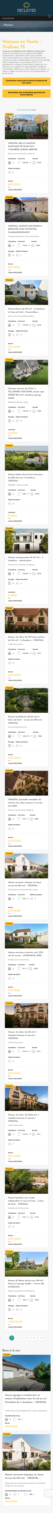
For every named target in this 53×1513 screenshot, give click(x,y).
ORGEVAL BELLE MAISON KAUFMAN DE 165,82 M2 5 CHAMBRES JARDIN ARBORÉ (22, 146)
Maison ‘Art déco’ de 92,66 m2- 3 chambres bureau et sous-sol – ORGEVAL (23, 1118)
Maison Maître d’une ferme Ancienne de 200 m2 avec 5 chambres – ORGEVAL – (25, 477)
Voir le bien (26, 134)
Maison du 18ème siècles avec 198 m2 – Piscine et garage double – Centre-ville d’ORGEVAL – (26, 1284)
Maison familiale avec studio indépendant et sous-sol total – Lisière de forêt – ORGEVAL (26, 1201)
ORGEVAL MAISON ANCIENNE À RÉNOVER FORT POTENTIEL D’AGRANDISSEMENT (25, 229)
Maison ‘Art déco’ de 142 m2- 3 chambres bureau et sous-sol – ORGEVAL (22, 1035)
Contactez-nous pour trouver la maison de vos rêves (26, 81)
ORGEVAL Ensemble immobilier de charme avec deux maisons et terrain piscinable (25, 803)
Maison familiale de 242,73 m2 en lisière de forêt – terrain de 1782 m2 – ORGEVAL (25, 720)
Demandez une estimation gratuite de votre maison (26, 93)
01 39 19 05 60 (8, 18)
